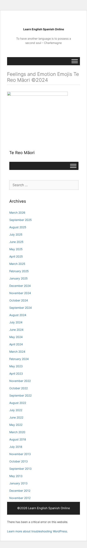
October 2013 (18, 461)
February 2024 (19, 359)
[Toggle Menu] (74, 61)
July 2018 (15, 446)
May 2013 (15, 476)
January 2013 (18, 483)
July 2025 (15, 234)
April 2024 (16, 344)
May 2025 (16, 249)
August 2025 (17, 227)
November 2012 (20, 498)
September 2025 (20, 220)
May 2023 (16, 366)
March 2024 (17, 351)
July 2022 (15, 410)
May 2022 (15, 424)
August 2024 (17, 315)
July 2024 (15, 322)
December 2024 (20, 285)
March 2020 (17, 432)
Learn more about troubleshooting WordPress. (37, 531)
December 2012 (19, 490)
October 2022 (18, 388)
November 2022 (20, 381)
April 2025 (16, 256)
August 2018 (17, 439)
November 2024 (20, 293)
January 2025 (18, 278)
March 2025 (17, 263)
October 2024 (18, 300)
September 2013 (20, 468)
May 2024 (16, 337)
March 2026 (17, 212)
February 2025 (19, 271)
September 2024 (20, 307)
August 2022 (17, 402)
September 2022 (20, 395)
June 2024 (16, 329)
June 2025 (16, 242)
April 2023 (16, 373)
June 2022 (16, 417)
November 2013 (20, 454)
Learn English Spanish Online (43, 29)
